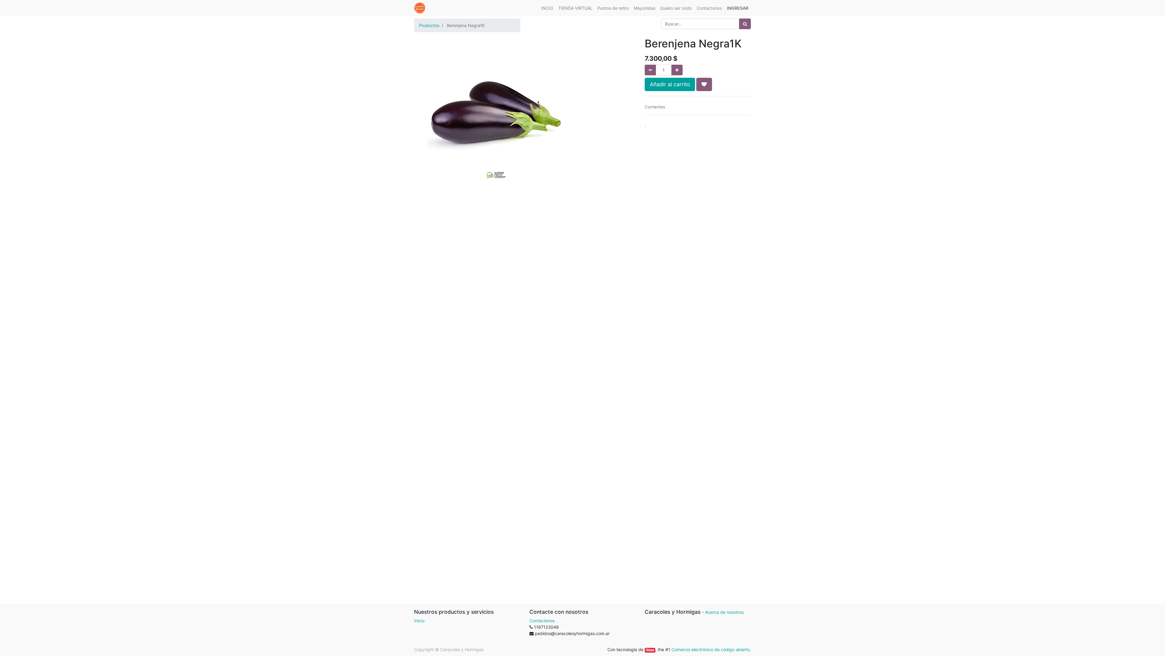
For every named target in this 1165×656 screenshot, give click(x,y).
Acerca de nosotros (724, 612)
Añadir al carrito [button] (670, 84)
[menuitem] (547, 8)
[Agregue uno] (677, 70)
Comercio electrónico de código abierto (710, 649)
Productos (429, 25)
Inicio (419, 620)
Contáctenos (542, 620)
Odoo (650, 650)
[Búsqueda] (745, 24)
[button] (704, 84)
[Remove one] (650, 70)
